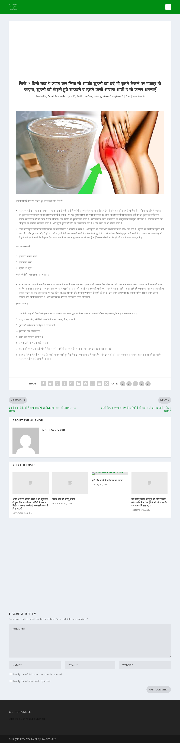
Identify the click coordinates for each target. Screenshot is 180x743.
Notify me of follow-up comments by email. (38, 674)
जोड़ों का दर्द (117, 96)
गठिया (96, 96)
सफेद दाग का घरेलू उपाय (63, 499)
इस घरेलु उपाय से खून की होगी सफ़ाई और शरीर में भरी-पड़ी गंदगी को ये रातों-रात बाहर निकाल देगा (149, 502)
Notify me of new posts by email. (32, 681)
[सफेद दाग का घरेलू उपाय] (70, 483)
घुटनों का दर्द (105, 96)
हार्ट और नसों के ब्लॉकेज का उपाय (107, 480)
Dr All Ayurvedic (57, 96)
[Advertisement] (90, 47)
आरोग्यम (88, 96)
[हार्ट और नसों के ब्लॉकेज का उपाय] (110, 473)
